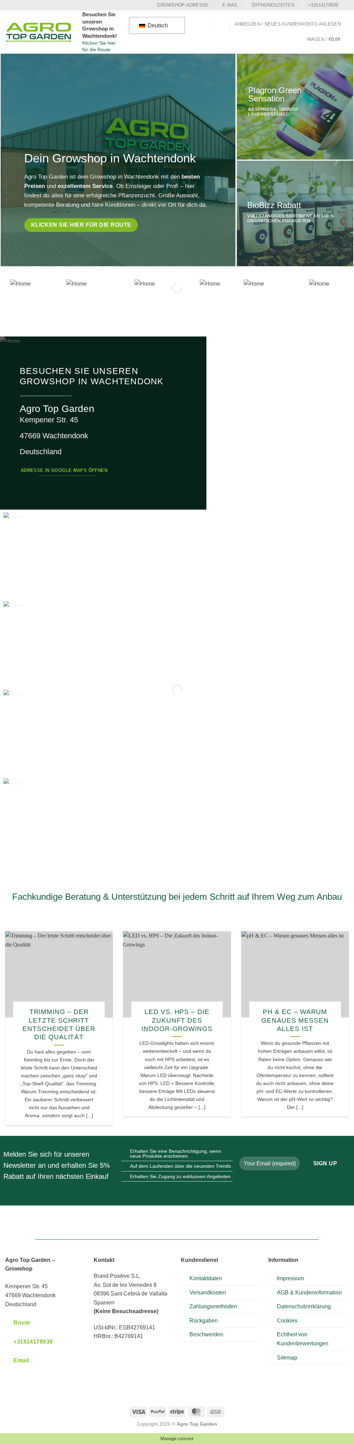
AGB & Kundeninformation (309, 1292)
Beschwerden (206, 1334)
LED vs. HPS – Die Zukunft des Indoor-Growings (177, 1020)
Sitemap (287, 1358)
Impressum (290, 1278)
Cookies (287, 1321)
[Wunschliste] (221, 24)
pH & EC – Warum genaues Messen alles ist (295, 1020)
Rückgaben (203, 1321)
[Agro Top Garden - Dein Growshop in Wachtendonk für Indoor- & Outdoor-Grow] (38, 32)
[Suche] (205, 24)
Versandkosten (207, 1292)
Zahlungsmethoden (213, 1306)
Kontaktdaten (205, 1278)
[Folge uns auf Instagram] (345, 5)
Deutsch (157, 25)
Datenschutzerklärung (304, 1306)
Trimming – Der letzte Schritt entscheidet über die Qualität (58, 1024)
